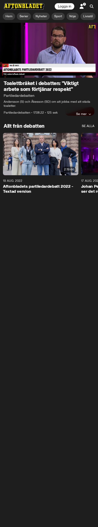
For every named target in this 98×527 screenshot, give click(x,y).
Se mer (81, 114)
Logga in (64, 6)
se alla (88, 126)
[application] (49, 50)
